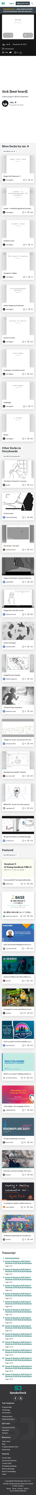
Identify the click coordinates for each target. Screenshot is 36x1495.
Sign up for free (22, 3)
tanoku (8, 1013)
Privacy (20, 1488)
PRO (17, 646)
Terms (14, 1488)
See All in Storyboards (11, 456)
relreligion (9, 180)
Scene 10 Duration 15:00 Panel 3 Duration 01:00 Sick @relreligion (18, 1278)
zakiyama (9, 884)
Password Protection (9, 1460)
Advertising (6, 1449)
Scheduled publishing (9, 1466)
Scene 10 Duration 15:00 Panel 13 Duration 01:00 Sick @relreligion (18, 1359)
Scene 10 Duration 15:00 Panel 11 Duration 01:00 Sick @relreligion (18, 1343)
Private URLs (6, 1458)
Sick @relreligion (12, 1258)
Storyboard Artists (8, 1427)
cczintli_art (10, 841)
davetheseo (10, 1045)
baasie (8, 1175)
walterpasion (11, 549)
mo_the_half (10, 776)
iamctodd (9, 1142)
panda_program (12, 916)
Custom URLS (7, 1463)
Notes (4, 1474)
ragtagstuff (10, 808)
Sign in (11, 3)
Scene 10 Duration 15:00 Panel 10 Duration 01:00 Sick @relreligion (18, 1335)
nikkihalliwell (10, 1110)
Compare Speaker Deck (10, 1447)
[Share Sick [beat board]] (10, 52)
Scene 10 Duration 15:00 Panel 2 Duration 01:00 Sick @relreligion (18, 1270)
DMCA (26, 1488)
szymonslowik (11, 948)
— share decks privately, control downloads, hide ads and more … (18, 10)
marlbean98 (10, 646)
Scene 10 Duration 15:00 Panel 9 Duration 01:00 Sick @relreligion (18, 1327)
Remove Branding (8, 1469)
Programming (7, 1407)
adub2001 (9, 582)
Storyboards (9, 49)
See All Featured (9, 855)
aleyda (8, 981)
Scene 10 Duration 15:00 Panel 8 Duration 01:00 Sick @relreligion (18, 1319)
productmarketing (13, 1078)
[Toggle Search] (32, 3)
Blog (3, 1444)
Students (5, 1433)
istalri (8, 485)
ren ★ (13, 102)
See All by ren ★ (9, 151)
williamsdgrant (11, 679)
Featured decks (7, 1416)
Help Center (6, 1441)
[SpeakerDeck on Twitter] (21, 1398)
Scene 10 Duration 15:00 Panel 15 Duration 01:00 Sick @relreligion (18, 1375)
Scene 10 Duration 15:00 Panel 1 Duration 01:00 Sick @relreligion (18, 1262)
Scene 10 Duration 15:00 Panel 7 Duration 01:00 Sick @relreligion (18, 1311)
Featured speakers (8, 1419)
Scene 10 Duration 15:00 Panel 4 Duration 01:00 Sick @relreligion (18, 1286)
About (8, 1488)
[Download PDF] (20, 52)
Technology (6, 1410)
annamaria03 (11, 743)
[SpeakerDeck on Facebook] (15, 1398)
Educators (5, 1430)
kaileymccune (11, 614)
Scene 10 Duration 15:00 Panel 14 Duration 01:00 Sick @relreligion (18, 1367)
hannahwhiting (11, 517)
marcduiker (10, 1207)
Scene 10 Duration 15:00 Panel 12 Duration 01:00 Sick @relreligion (18, 1351)
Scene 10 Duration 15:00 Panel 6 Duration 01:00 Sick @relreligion (18, 1303)
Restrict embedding (9, 1471)
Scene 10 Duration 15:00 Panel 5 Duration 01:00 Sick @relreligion (18, 1294)
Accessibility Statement (18, 1491)
